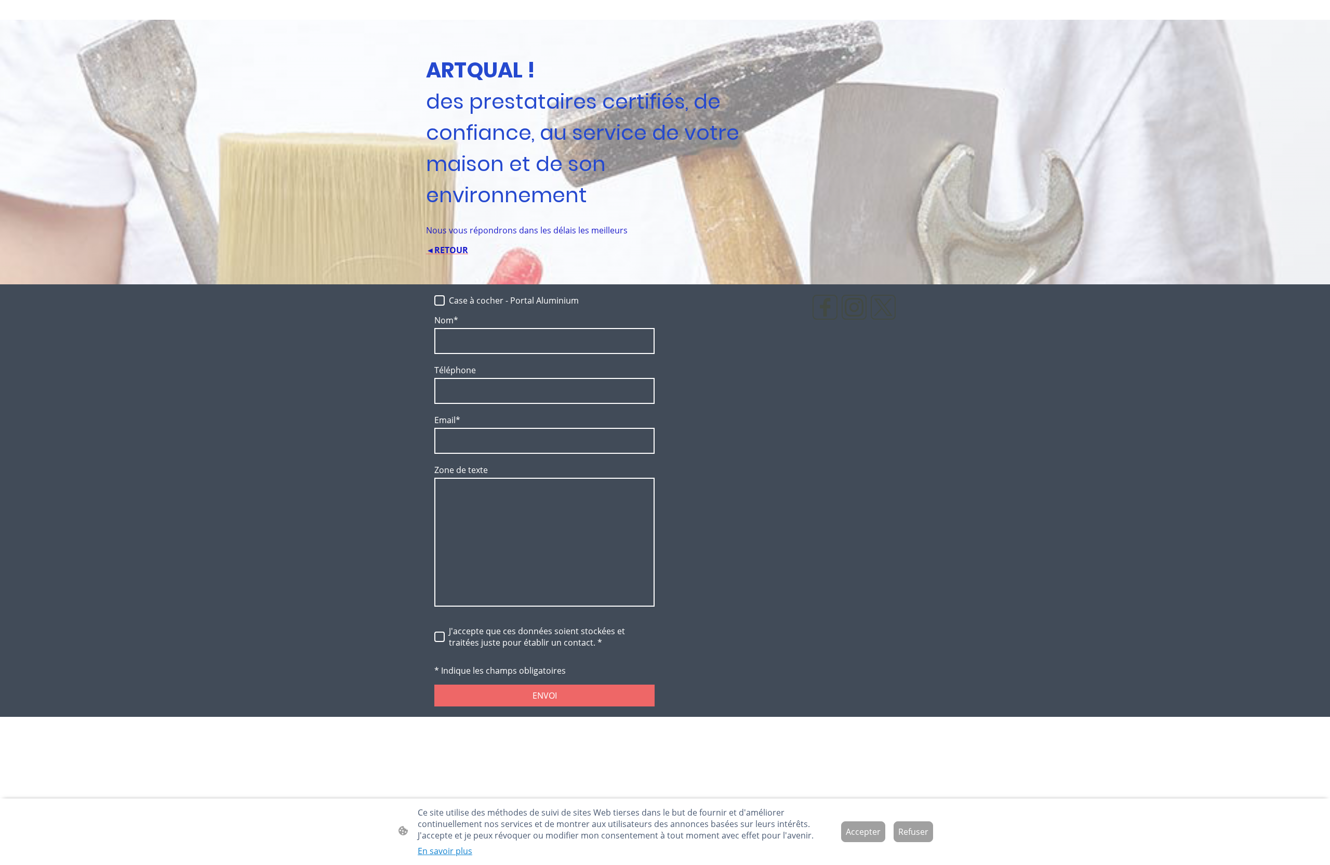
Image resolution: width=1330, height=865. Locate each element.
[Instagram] (854, 307)
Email (447, 420)
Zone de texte (461, 470)
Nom (446, 320)
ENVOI (545, 695)
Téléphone (455, 370)
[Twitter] (883, 307)
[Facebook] (825, 307)
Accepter (863, 831)
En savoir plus (445, 851)
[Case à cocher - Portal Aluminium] (439, 300)
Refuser (913, 831)
